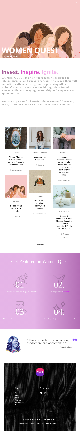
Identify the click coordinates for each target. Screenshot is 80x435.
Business (40, 196)
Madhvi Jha (18, 170)
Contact (17, 405)
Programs (18, 400)
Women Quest (64, 211)
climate (16, 152)
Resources (64, 152)
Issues (17, 397)
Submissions (19, 402)
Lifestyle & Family (40, 152)
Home (17, 393)
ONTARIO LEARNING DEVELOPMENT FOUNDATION (44, 423)
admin (42, 165)
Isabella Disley (42, 214)
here (65, 292)
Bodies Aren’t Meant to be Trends (16, 208)
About (17, 395)
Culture (16, 201)
